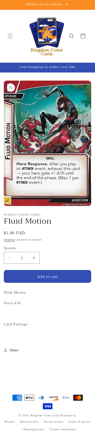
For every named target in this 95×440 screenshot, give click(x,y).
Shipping (9, 239)
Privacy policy (54, 421)
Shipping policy (34, 429)
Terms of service (79, 421)
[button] (10, 36)
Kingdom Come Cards (45, 415)
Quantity (10, 248)
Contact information (63, 429)
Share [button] (14, 350)
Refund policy (29, 421)
